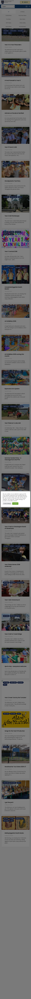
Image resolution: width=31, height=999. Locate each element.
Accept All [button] (15, 503)
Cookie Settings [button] (7, 503)
